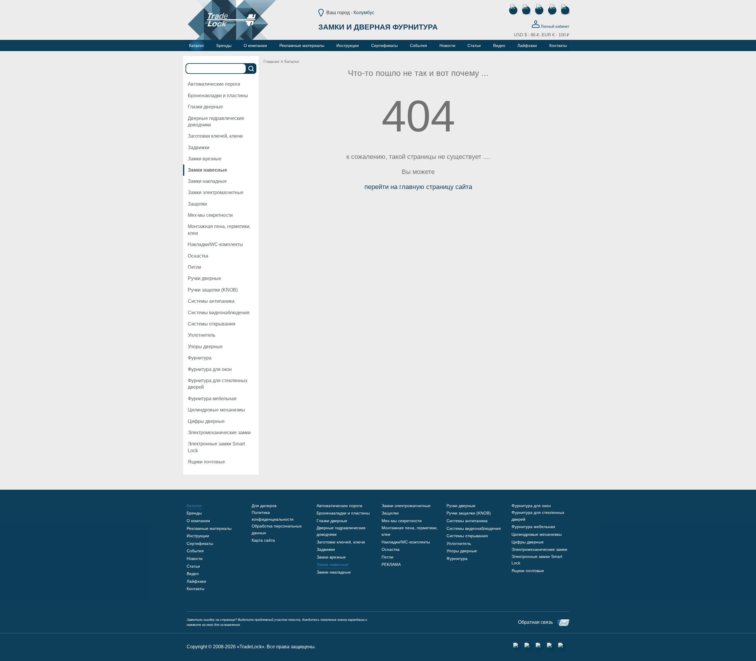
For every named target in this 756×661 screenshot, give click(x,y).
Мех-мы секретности (210, 215)
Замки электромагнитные (216, 192)
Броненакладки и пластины (218, 95)
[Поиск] (251, 68)
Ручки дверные (204, 278)
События (195, 550)
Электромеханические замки (219, 432)
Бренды (194, 513)
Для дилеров (264, 505)
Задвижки (198, 147)
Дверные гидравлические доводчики (216, 121)
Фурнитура (199, 357)
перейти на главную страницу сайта (418, 187)
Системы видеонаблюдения (219, 312)
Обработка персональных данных (277, 529)
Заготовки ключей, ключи (215, 136)
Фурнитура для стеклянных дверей (217, 384)
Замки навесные (207, 169)
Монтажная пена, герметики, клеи (219, 229)
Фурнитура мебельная (212, 398)
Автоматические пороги (214, 84)
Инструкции (198, 535)
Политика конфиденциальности (273, 515)
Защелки (197, 203)
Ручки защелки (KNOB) (213, 289)
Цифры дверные (206, 421)
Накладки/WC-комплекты (215, 244)
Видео (193, 573)
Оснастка (198, 255)
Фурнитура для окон (210, 369)
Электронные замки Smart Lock (216, 447)
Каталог (291, 61)
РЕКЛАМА (391, 564)
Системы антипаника (211, 301)
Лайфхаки (196, 581)
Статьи (193, 566)
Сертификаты (200, 543)
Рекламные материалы (209, 528)
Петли (194, 267)
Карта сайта (263, 540)
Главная (271, 61)
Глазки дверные (205, 106)
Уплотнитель (201, 335)
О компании (198, 520)
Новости (195, 558)
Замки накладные (207, 181)
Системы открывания (211, 323)
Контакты (195, 588)
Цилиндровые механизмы (216, 409)
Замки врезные (204, 158)
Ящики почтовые (206, 461)
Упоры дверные (205, 346)
